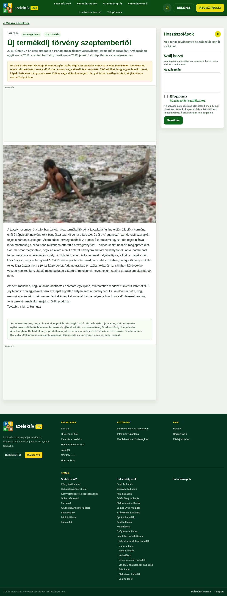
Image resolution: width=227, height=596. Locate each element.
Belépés (177, 428)
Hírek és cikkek (69, 433)
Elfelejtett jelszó (181, 439)
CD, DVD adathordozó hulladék (136, 565)
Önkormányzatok (70, 498)
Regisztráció (180, 433)
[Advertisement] (79, 115)
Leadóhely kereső (90, 12)
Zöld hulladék (124, 522)
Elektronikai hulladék (128, 503)
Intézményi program (201, 591)
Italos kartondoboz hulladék (134, 541)
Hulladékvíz (125, 555)
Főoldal (65, 428)
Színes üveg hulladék (128, 507)
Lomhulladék (126, 579)
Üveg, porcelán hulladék (132, 560)
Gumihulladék (126, 546)
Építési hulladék (125, 517)
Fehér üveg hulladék (128, 498)
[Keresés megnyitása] (167, 8)
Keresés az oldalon (71, 439)
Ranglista (219, 591)
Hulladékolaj (123, 526)
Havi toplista (68, 460)
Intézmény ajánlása (128, 433)
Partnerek (66, 503)
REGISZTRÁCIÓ (210, 7)
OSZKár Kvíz (33, 455)
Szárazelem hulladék (128, 512)
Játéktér (65, 449)
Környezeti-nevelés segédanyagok (79, 493)
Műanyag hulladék (127, 489)
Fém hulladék (124, 493)
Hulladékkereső (137, 3)
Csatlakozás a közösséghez (132, 439)
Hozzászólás (172, 69)
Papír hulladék (125, 484)
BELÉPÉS (184, 7)
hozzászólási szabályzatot (187, 100)
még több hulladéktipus (130, 536)
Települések (114, 12)
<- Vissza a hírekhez (16, 23)
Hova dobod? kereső (72, 444)
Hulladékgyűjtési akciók (74, 489)
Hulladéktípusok (87, 3)
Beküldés (173, 120)
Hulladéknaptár (112, 3)
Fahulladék (125, 569)
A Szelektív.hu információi (75, 507)
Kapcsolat (66, 522)
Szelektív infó (62, 3)
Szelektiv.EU (68, 512)
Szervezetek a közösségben (133, 428)
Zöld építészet (68, 517)
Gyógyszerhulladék (127, 531)
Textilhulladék (126, 550)
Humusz (35, 306)
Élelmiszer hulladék (129, 574)
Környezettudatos (70, 484)
